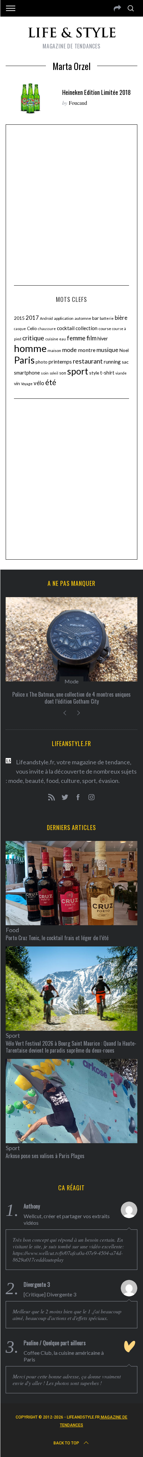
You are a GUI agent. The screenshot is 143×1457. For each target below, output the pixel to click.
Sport (13, 1035)
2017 (32, 317)
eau (62, 339)
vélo (39, 383)
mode (69, 349)
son (62, 373)
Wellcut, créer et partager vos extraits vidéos (67, 1219)
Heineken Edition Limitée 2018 (96, 92)
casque (20, 328)
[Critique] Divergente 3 (50, 1294)
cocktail (65, 328)
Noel (124, 350)
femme (76, 338)
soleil (54, 373)
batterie (107, 318)
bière (121, 317)
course (104, 328)
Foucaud (78, 102)
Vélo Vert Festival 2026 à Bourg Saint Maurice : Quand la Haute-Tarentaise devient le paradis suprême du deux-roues (71, 1046)
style (94, 373)
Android (46, 318)
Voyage (27, 384)
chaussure (47, 328)
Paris (24, 360)
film (91, 338)
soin (45, 373)
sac (125, 362)
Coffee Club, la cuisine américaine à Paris (64, 1356)
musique (107, 349)
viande (121, 373)
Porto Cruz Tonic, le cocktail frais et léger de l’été (57, 938)
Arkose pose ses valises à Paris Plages (45, 1156)
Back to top (66, 1443)
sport (77, 371)
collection (86, 328)
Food (12, 930)
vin (17, 383)
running (112, 362)
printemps (60, 362)
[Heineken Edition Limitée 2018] (31, 97)
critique (33, 338)
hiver (102, 338)
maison (54, 350)
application (63, 318)
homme (30, 348)
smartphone (27, 373)
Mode (71, 681)
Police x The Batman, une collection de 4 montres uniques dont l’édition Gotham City (71, 697)
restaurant (88, 361)
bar (95, 318)
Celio (32, 328)
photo (42, 362)
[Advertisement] (71, 204)
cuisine (51, 338)
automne (82, 318)
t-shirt (107, 373)
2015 (19, 318)
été (50, 382)
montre (86, 350)
